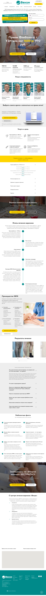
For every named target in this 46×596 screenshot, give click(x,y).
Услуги (17, 6)
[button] (31, 214)
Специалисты (12, 6)
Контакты (39, 6)
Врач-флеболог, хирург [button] (26, 420)
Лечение (6, 6)
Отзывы (34, 6)
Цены (21, 6)
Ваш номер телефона (32, 13)
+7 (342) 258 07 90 (39, 0)
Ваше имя (30, 17)
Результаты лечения (28, 6)
